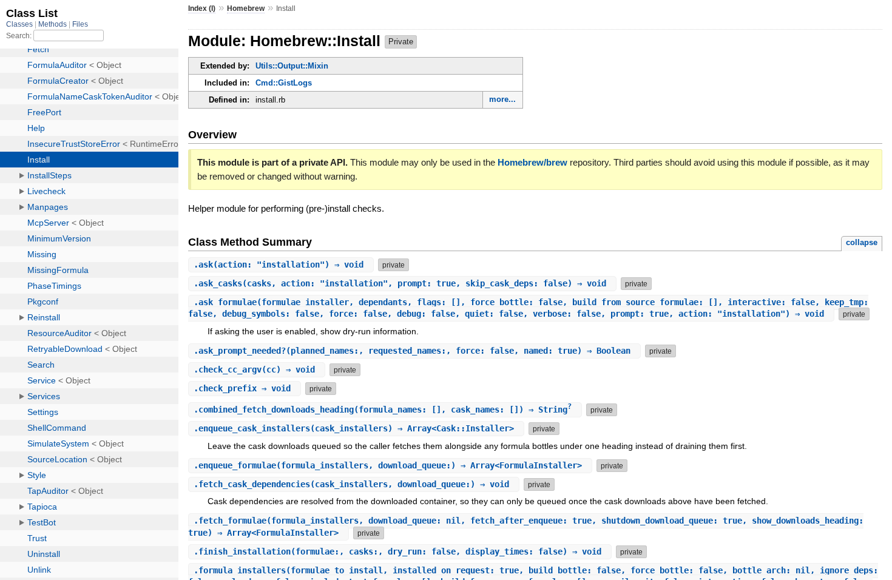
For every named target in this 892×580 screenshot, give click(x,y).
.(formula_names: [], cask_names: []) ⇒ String (383, 409)
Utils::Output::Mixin (291, 65)
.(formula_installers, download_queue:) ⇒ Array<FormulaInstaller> (390, 465)
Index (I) (201, 8)
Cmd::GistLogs (283, 82)
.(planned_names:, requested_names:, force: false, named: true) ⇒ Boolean (414, 351)
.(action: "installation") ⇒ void (281, 264)
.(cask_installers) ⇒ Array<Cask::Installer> (356, 428)
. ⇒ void (245, 388)
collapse (861, 242)
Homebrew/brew (532, 162)
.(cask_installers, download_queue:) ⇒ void (354, 484)
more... (502, 99)
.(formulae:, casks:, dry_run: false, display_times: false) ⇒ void (400, 551)
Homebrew (246, 8)
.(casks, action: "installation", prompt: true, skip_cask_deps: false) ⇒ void (402, 283)
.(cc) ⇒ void (257, 369)
